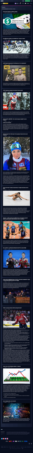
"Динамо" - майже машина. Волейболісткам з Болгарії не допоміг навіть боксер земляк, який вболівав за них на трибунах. (15, 218)
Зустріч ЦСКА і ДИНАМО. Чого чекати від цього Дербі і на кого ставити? (15, 120)
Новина (6, 64)
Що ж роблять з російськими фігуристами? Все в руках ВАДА (14, 247)
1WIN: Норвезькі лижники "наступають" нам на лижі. (13, 90)
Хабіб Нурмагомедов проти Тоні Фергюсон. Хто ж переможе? (14, 63)
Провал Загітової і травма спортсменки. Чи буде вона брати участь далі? (15, 188)
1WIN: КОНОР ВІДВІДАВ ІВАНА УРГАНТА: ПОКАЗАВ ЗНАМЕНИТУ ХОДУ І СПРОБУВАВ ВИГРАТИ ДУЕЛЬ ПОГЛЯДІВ (16, 280)
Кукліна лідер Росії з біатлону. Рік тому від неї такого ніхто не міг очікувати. (15, 134)
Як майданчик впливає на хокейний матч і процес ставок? (14, 38)
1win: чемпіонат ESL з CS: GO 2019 (9, 401)
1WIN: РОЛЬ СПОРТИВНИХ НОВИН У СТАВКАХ (12, 366)
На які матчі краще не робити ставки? (10, 11)
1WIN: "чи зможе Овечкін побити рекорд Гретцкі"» (12, 307)
